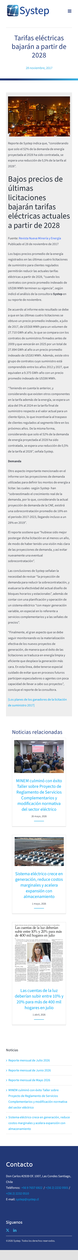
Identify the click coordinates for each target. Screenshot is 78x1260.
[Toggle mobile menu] (70, 11)
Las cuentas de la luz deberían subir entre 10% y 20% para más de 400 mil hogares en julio (39, 999)
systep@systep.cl (27, 1199)
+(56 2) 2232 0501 (56, 1188)
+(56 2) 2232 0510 (17, 1193)
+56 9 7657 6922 (31, 1188)
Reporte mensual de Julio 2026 (29, 1060)
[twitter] (7, 1230)
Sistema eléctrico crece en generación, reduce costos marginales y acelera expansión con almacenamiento (39, 885)
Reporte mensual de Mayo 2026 (29, 1080)
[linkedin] (14, 1230)
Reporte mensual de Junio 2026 (29, 1070)
